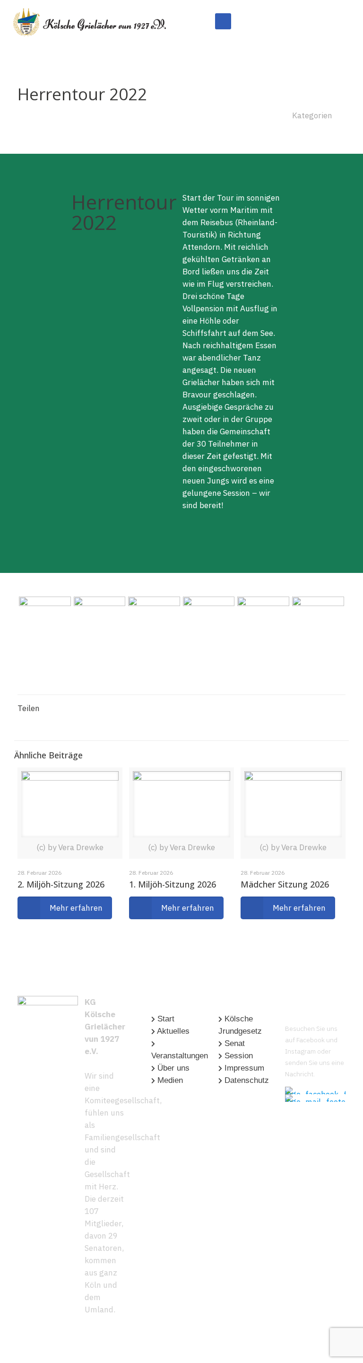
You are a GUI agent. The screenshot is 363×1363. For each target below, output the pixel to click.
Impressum (244, 1068)
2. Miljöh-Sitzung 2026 (60, 884)
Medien (170, 1080)
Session (239, 1055)
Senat (235, 1043)
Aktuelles (173, 1031)
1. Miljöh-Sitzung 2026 (172, 884)
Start (165, 1018)
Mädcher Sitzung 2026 (285, 884)
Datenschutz (247, 1080)
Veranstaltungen (179, 1055)
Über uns (173, 1068)
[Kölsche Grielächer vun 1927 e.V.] (89, 21)
